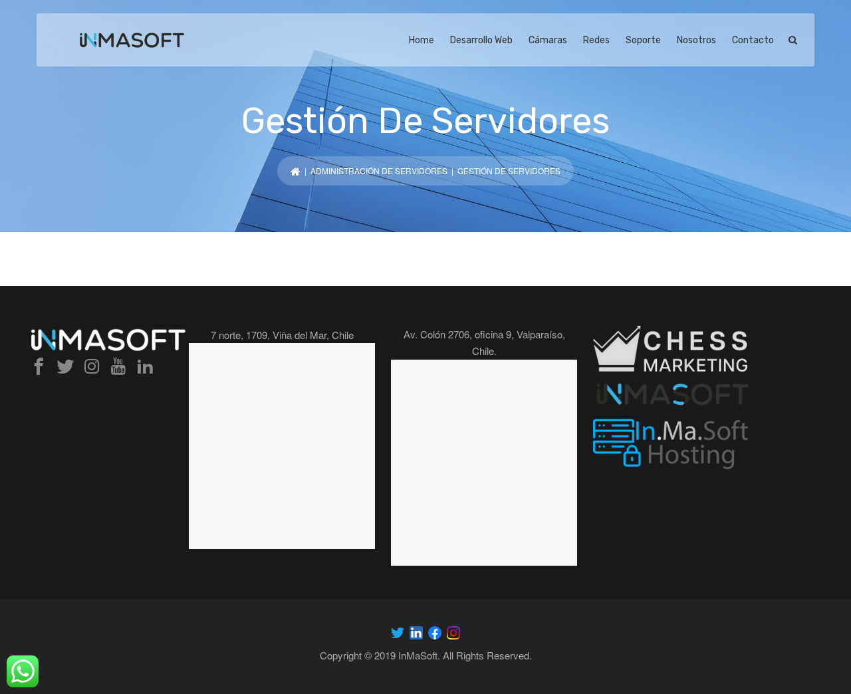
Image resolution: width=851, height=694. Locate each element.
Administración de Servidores (378, 170)
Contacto (753, 40)
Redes (596, 40)
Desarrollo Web (481, 40)
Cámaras (548, 40)
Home (421, 40)
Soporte (643, 40)
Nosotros (696, 40)
